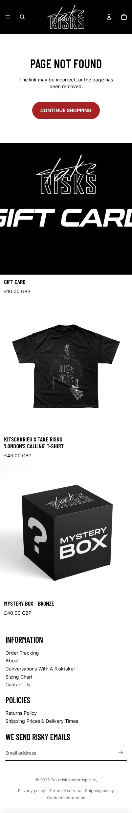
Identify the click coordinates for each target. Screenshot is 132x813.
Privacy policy (31, 790)
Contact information (66, 797)
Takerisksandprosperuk (73, 779)
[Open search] (22, 16)
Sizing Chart (18, 677)
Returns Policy (21, 713)
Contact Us (17, 684)
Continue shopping (66, 110)
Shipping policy (99, 790)
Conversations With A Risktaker (40, 668)
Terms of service (65, 790)
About (12, 660)
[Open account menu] (109, 16)
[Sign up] (121, 753)
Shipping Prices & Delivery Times (41, 721)
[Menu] (8, 17)
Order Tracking (22, 653)
